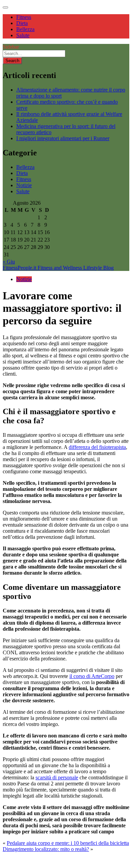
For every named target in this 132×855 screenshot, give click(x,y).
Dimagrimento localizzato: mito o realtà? (46, 849)
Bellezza (25, 29)
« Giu (9, 262)
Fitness (23, 17)
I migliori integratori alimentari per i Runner (62, 138)
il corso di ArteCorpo (91, 676)
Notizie (24, 185)
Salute (22, 35)
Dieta (22, 23)
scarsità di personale (57, 777)
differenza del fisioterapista (97, 447)
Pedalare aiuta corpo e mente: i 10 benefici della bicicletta (68, 843)
